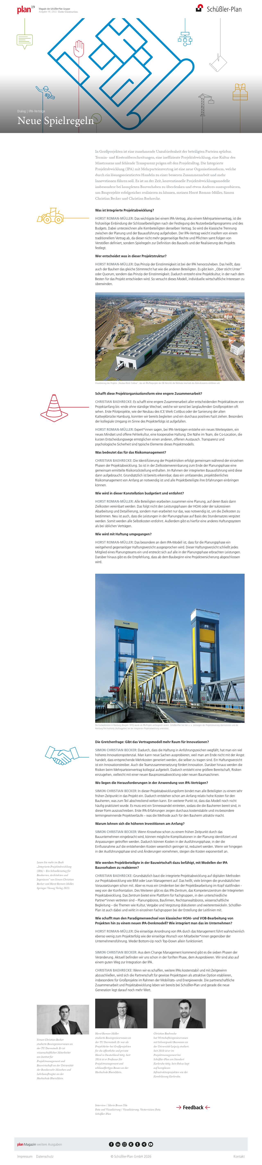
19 (33, 7)
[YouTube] (150, 1144)
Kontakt (239, 1156)
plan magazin (218, 8)
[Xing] (144, 1144)
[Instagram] (124, 1144)
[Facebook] (111, 1144)
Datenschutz (44, 1156)
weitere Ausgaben (49, 1144)
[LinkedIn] (117, 1144)
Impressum (24, 1156)
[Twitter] (137, 1144)
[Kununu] (131, 1144)
